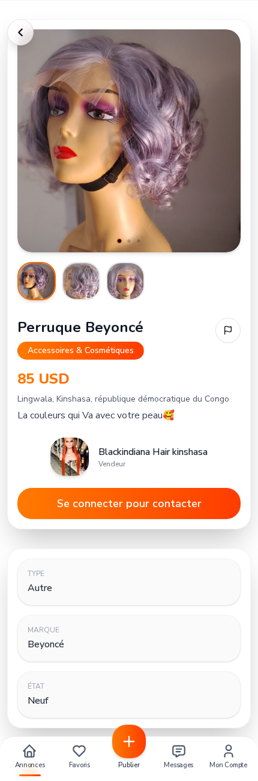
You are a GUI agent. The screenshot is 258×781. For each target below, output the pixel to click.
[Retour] (20, 32)
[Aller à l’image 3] (125, 281)
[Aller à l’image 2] (81, 281)
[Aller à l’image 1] (36, 281)
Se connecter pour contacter (129, 503)
